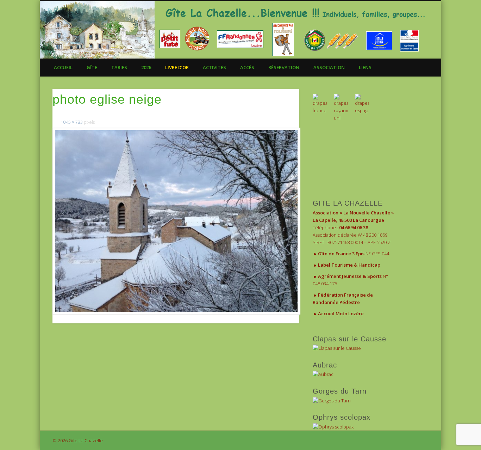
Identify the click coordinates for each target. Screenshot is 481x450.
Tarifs (119, 67)
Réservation (283, 67)
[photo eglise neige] (175, 221)
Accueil (63, 67)
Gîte (92, 67)
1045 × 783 (72, 122)
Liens (365, 67)
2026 (146, 67)
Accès (247, 67)
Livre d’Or (177, 67)
